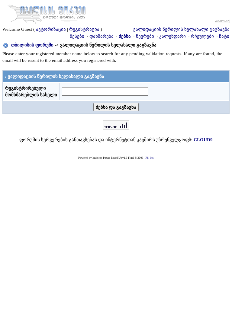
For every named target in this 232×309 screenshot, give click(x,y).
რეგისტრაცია (84, 29)
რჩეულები (202, 36)
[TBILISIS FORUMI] (46, 13)
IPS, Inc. (149, 157)
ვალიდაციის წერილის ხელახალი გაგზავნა (181, 29)
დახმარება (101, 36)
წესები (77, 36)
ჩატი (224, 36)
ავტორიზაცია (51, 29)
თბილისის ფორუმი (32, 45)
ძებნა (125, 36)
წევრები (145, 36)
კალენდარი (172, 36)
